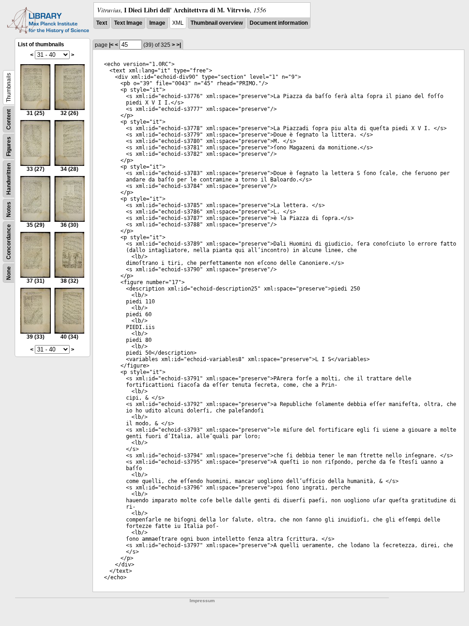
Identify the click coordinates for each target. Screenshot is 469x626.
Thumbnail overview (217, 23)
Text (101, 23)
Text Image (128, 23)
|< (111, 45)
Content (8, 119)
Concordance (8, 241)
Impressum (202, 600)
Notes (8, 209)
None (8, 273)
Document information (279, 23)
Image (157, 23)
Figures (8, 146)
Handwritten (8, 179)
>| (178, 45)
